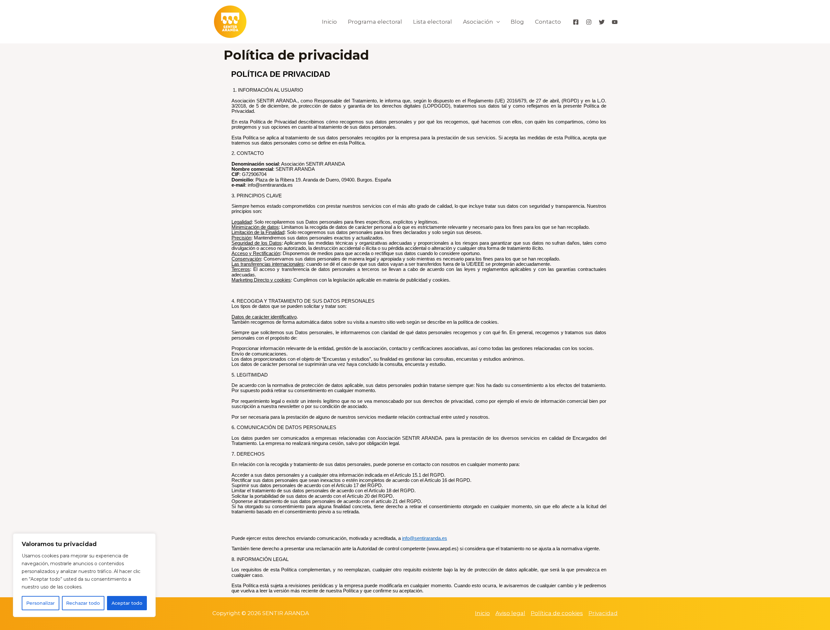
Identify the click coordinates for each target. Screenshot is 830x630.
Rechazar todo (83, 603)
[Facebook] (576, 22)
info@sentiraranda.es (424, 538)
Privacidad (603, 613)
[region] (84, 575)
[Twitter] (602, 22)
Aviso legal (510, 613)
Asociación (478, 21)
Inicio (329, 21)
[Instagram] (589, 22)
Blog (517, 21)
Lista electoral (432, 21)
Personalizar (40, 603)
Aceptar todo (127, 603)
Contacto (548, 21)
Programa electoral (375, 21)
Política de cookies (557, 613)
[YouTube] (615, 22)
